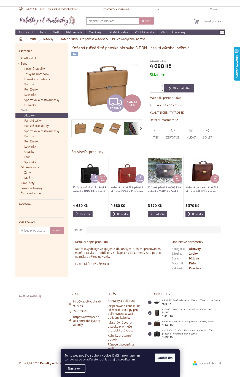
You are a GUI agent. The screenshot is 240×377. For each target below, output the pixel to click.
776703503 (80, 311)
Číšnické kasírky (31, 193)
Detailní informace (162, 120)
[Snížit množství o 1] (162, 90)
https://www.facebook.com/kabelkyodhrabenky (87, 321)
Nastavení (75, 368)
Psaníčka (30, 105)
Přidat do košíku (181, 88)
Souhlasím (165, 358)
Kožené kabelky (34, 69)
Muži (24, 110)
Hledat (146, 20)
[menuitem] (25, 32)
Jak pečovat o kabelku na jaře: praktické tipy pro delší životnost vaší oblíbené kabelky (124, 312)
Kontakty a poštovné (116, 9)
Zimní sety (27, 183)
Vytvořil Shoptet (210, 363)
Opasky (29, 152)
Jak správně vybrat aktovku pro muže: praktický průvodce (120, 326)
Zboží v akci (28, 58)
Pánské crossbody (36, 126)
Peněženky (31, 89)
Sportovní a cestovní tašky (41, 100)
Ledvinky (30, 95)
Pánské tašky (33, 121)
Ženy (24, 63)
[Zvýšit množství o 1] (162, 86)
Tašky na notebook (36, 74)
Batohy (29, 84)
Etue (27, 157)
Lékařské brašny (31, 188)
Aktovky (29, 115)
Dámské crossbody (37, 79)
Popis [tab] (78, 230)
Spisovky (30, 162)
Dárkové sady (30, 167)
